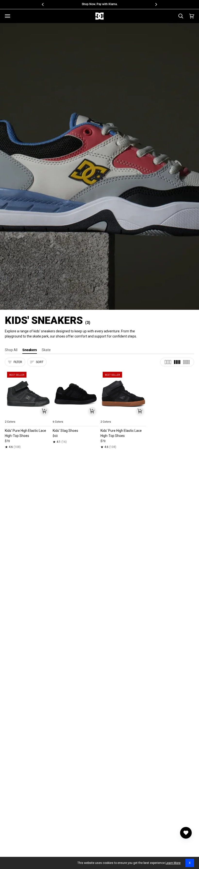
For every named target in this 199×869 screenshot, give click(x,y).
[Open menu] (7, 16)
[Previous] (43, 4)
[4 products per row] (177, 362)
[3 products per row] (168, 362)
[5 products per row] (186, 362)
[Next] (156, 4)
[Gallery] (28, 394)
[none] (27, 416)
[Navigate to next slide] (94, 416)
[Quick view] (44, 411)
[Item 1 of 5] (28, 394)
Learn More (173, 863)
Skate (46, 350)
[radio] (11, 416)
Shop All (11, 350)
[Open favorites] (186, 833)
